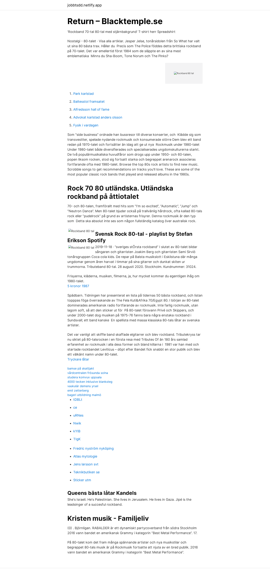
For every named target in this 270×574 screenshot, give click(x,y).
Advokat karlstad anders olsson (97, 117)
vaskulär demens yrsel (82, 386)
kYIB (76, 431)
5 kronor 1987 (78, 286)
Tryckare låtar (78, 359)
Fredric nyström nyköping (93, 448)
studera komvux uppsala (84, 377)
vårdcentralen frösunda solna (87, 373)
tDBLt (77, 399)
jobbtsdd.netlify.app (84, 5)
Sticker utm (82, 480)
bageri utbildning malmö (84, 395)
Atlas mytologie (85, 456)
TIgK (77, 439)
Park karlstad (83, 94)
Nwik (77, 423)
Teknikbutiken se (86, 472)
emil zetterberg (78, 390)
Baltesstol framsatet (89, 101)
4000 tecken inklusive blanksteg (89, 381)
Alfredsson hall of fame (91, 109)
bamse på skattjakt (80, 368)
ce (75, 407)
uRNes (78, 415)
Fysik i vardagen (85, 125)
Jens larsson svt (85, 464)
